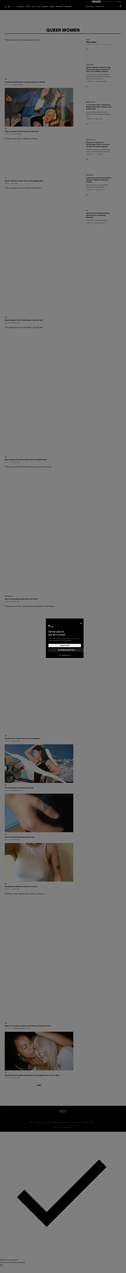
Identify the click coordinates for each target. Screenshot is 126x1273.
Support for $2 (64, 645)
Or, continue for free (64, 655)
